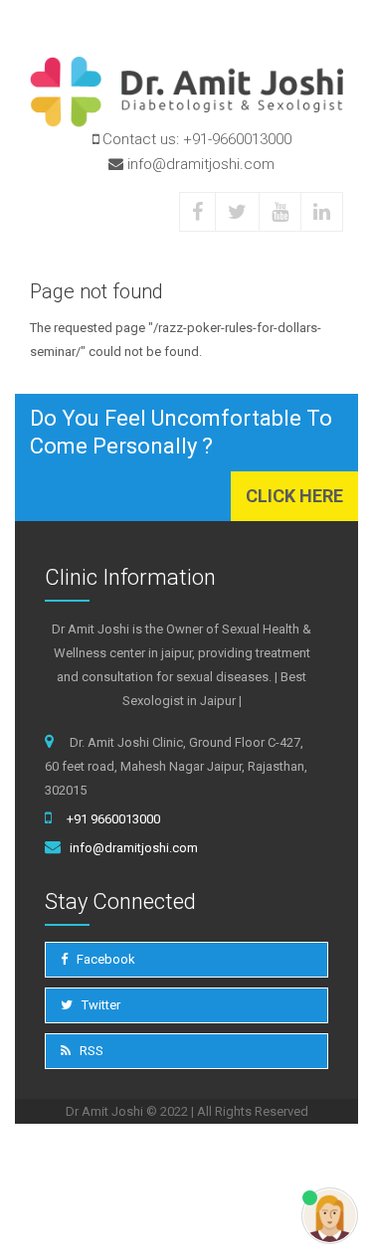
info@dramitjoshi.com (134, 847)
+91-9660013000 (237, 139)
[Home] (186, 92)
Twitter (99, 1004)
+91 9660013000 (113, 818)
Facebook (104, 959)
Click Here (294, 495)
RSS (90, 1050)
